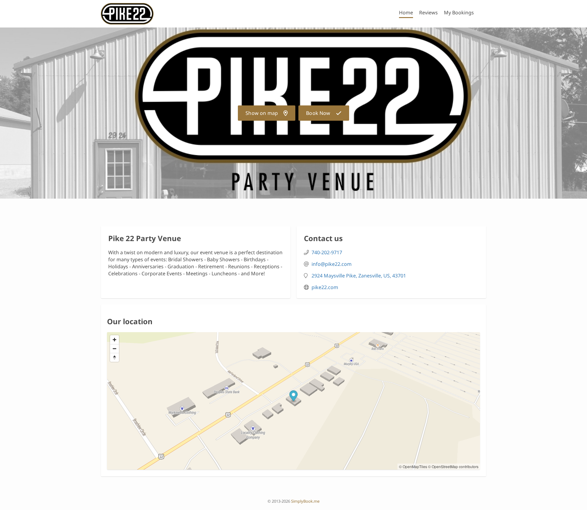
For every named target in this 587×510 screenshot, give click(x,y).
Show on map (262, 113)
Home (406, 12)
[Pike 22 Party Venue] (127, 13)
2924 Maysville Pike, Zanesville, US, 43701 (359, 275)
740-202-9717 (327, 252)
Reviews (428, 12)
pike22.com (325, 287)
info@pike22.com (332, 264)
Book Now (318, 113)
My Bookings (459, 12)
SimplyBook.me (305, 501)
